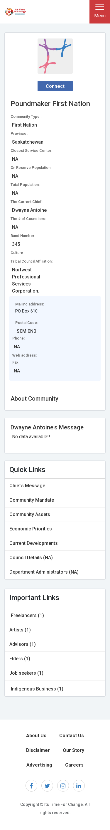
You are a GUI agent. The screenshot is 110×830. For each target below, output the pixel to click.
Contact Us (71, 735)
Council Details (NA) (31, 557)
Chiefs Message (27, 485)
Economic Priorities (30, 529)
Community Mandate (31, 500)
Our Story (73, 750)
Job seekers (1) (26, 673)
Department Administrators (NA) (44, 572)
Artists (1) (20, 630)
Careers (74, 765)
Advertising (39, 765)
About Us (36, 735)
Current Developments (33, 543)
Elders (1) (19, 658)
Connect (55, 86)
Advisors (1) (22, 644)
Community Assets (29, 514)
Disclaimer (38, 750)
